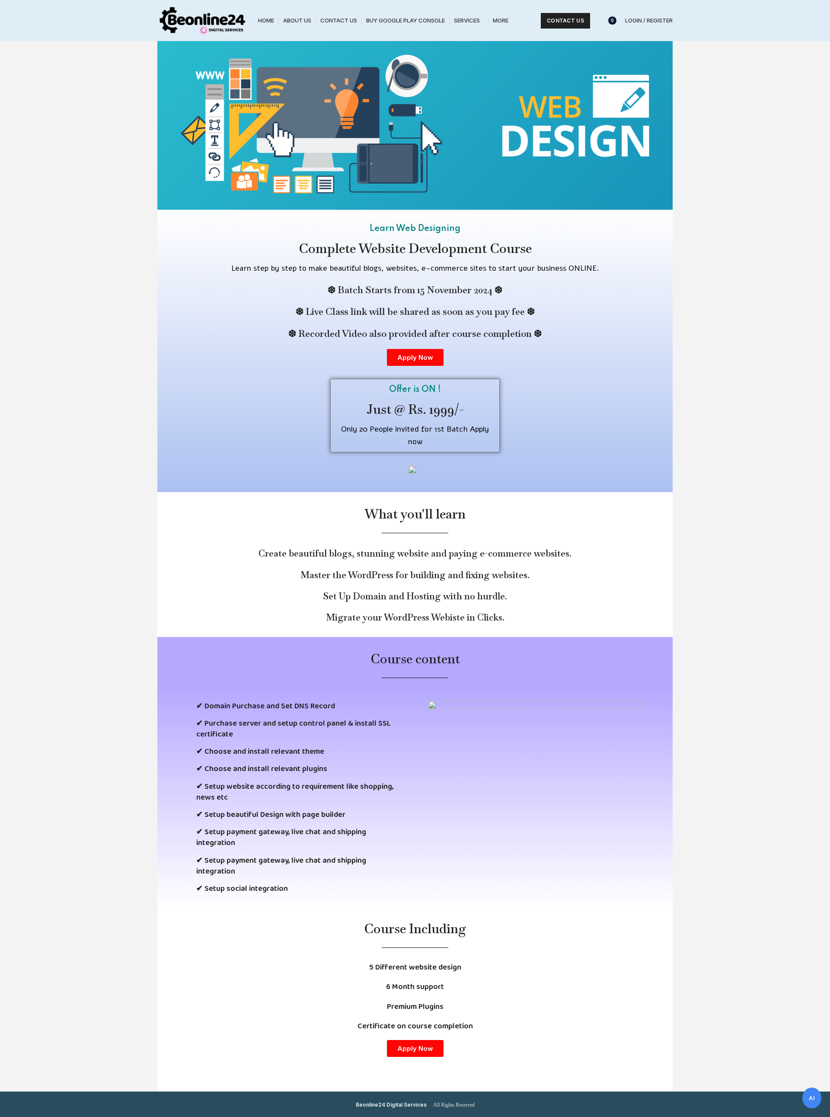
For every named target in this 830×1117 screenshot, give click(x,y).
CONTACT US (565, 20)
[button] (415, 357)
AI (812, 1098)
